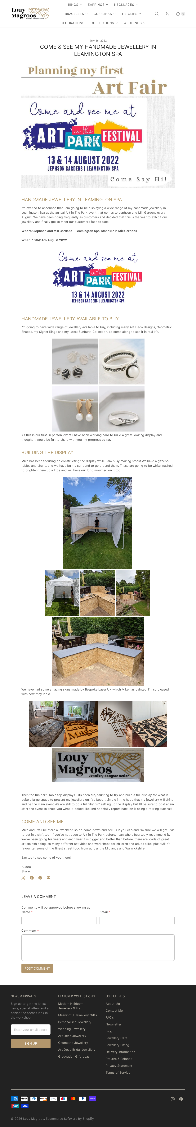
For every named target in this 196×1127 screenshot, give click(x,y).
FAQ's (110, 1017)
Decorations (72, 23)
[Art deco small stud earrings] (75, 383)
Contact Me (114, 1010)
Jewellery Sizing (117, 1045)
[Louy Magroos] (30, 14)
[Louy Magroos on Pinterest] (181, 1099)
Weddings (133, 23)
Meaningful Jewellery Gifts (77, 1015)
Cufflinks (103, 14)
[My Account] (167, 13)
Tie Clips (129, 14)
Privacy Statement (119, 1066)
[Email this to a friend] (48, 878)
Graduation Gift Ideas (73, 1056)
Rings (73, 5)
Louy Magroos (33, 1118)
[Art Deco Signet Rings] (122, 430)
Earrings (96, 5)
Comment (30, 930)
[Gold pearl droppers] (75, 430)
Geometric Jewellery (73, 1043)
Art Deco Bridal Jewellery (76, 1049)
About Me (113, 1004)
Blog (109, 1031)
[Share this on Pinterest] (40, 878)
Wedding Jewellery (72, 1029)
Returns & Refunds (119, 1059)
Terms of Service (118, 1072)
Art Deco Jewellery (72, 1036)
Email (105, 912)
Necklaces (124, 5)
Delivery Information (120, 1052)
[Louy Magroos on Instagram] (172, 1099)
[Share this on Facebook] (32, 878)
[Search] (156, 13)
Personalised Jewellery (74, 1022)
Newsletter (113, 1024)
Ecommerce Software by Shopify (70, 1118)
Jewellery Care (116, 1038)
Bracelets (74, 14)
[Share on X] (24, 878)
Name (27, 912)
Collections (102, 23)
